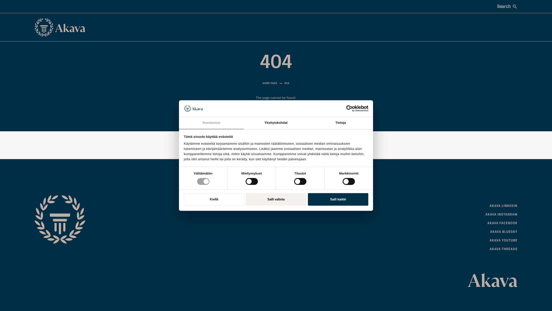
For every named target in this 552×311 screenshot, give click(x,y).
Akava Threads (504, 249)
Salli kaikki (338, 199)
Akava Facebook (503, 223)
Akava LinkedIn (504, 206)
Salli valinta (276, 199)
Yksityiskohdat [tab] (275, 123)
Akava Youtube (504, 240)
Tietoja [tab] (341, 123)
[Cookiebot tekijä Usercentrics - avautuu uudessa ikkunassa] (349, 108)
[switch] (252, 180)
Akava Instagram (501, 214)
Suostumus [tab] (211, 123)
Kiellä (214, 199)
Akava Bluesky (504, 232)
